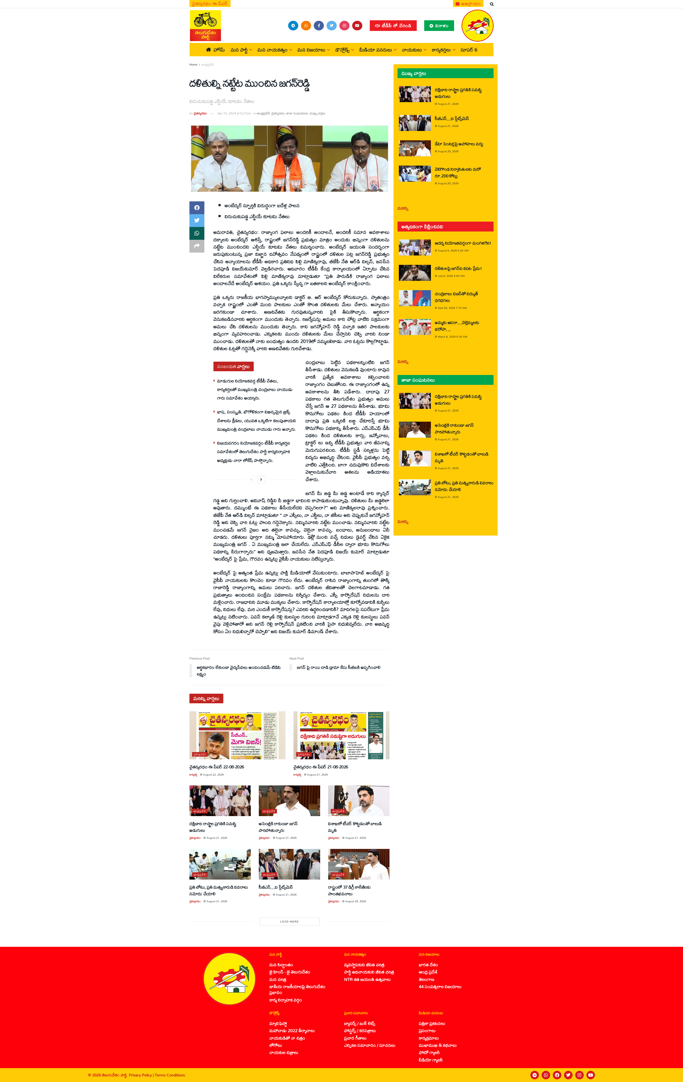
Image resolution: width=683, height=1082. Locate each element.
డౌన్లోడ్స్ (342, 49)
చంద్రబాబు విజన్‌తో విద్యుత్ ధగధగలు (456, 297)
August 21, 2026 (317, 774)
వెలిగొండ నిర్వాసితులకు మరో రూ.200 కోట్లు (458, 172)
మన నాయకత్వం (272, 49)
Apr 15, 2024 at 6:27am (234, 113)
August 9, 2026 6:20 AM (453, 250)
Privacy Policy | (142, 1075)
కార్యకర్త (193, 774)
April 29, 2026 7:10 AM (452, 307)
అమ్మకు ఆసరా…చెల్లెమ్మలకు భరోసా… (457, 325)
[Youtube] (590, 1075)
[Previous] (251, 479)
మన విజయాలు (311, 49)
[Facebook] (557, 1075)
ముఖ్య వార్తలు (317, 113)
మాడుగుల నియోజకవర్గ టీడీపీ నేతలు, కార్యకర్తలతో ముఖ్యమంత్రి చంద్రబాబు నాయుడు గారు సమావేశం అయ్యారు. (255, 389)
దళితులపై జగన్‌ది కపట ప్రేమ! (458, 268)
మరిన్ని (403, 207)
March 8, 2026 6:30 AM (452, 336)
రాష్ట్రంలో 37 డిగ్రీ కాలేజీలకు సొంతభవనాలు (349, 890)
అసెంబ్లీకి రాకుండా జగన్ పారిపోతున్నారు (278, 827)
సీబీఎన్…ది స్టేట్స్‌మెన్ (276, 887)
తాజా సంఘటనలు (297, 113)
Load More (289, 921)
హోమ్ (219, 49)
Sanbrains (672, 1075)
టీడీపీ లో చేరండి (396, 25)
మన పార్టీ (239, 49)
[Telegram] (534, 1075)
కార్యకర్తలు (441, 49)
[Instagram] (579, 1075)
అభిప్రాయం (470, 3)
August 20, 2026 (355, 901)
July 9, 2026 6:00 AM (451, 275)
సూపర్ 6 (469, 49)
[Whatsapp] (546, 1075)
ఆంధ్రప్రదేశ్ (208, 64)
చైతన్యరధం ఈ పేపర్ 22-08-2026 (216, 766)
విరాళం (441, 25)
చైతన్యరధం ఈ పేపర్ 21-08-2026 (320, 766)
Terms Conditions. (170, 1075)
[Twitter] (568, 1075)
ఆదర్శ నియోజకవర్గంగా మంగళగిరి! (463, 242)
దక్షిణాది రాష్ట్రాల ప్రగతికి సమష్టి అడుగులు (212, 827)
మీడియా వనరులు (375, 49)
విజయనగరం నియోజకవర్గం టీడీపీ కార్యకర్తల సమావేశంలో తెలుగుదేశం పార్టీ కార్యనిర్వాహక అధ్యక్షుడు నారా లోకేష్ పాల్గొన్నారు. (253, 451)
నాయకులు (412, 49)
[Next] (261, 479)
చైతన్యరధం (200, 113)
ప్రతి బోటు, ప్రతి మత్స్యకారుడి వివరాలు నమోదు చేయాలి (218, 890)
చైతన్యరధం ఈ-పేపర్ (210, 3)
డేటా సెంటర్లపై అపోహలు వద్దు (459, 143)
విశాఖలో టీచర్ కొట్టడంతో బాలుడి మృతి (355, 827)
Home (193, 64)
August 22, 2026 (213, 774)
